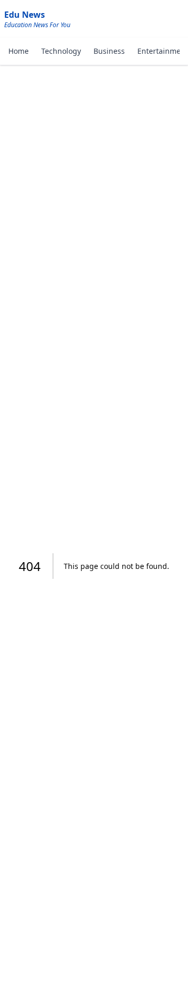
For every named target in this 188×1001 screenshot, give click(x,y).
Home (18, 51)
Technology (61, 51)
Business (109, 51)
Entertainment (162, 51)
